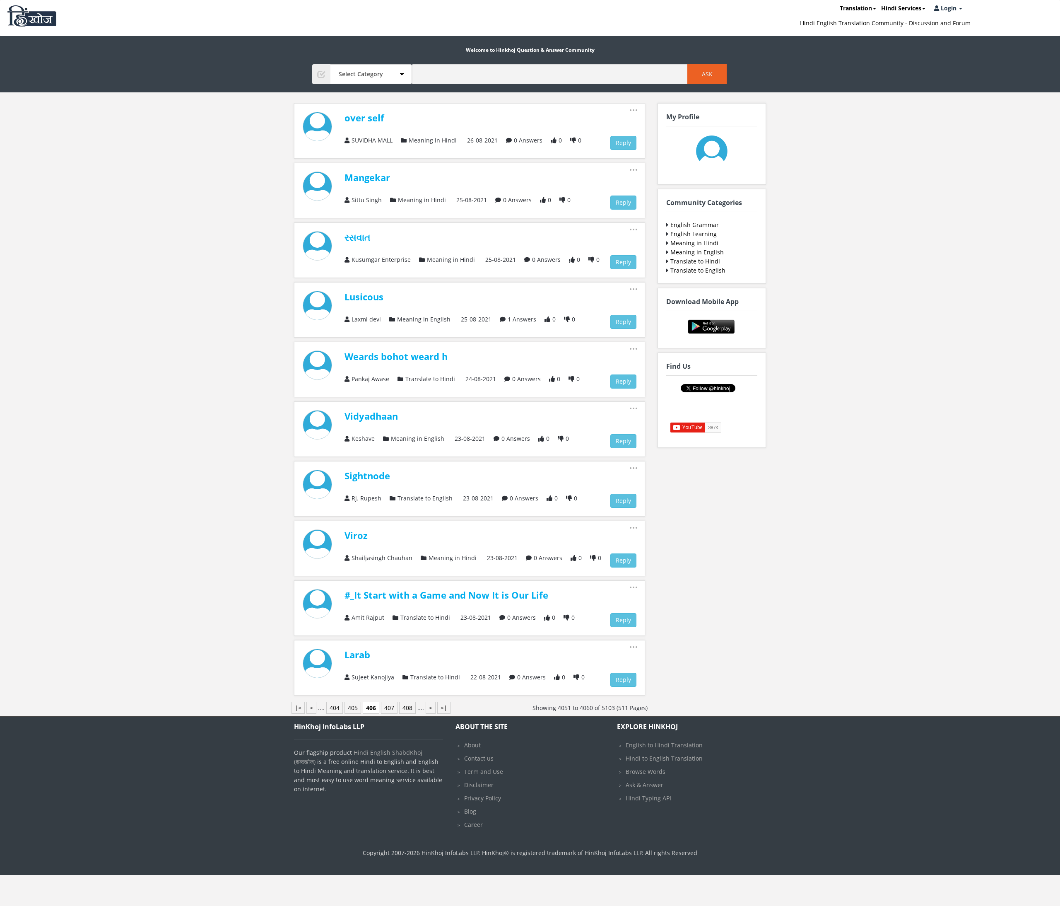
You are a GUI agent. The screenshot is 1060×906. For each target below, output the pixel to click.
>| (444, 708)
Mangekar (367, 177)
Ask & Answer (644, 785)
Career (473, 825)
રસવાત (357, 237)
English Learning (693, 234)
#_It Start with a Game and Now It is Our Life (446, 595)
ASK (707, 74)
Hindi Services (901, 8)
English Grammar (694, 225)
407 (389, 708)
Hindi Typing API (648, 798)
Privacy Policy (482, 798)
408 (407, 708)
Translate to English (697, 270)
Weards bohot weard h (396, 356)
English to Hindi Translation (664, 745)
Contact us (479, 758)
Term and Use (483, 772)
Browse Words (645, 772)
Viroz (356, 535)
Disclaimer (479, 785)
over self (364, 117)
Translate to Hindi (695, 261)
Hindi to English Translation (664, 758)
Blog (470, 811)
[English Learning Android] (711, 326)
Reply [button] (623, 143)
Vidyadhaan (371, 416)
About (472, 745)
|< (298, 708)
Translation (856, 8)
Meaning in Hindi (694, 243)
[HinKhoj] (32, 16)
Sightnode (367, 475)
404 (335, 708)
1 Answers (522, 319)
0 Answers (528, 140)
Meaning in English (697, 252)
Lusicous (363, 296)
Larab (357, 654)
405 (353, 708)
